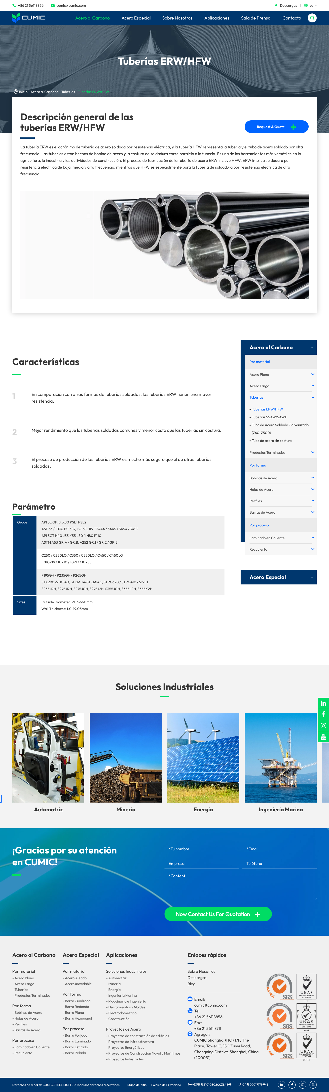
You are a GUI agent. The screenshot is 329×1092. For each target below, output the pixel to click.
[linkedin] (323, 703)
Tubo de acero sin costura (272, 440)
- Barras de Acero (26, 1030)
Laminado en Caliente (267, 538)
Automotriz (48, 809)
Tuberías (68, 91)
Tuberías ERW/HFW (93, 91)
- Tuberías (20, 989)
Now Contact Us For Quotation (218, 914)
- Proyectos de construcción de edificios (137, 1035)
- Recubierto (22, 1053)
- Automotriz (116, 978)
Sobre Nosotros (177, 18)
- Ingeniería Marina (121, 995)
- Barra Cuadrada (76, 1001)
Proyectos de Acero (123, 1029)
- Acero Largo (23, 983)
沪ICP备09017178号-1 (253, 1085)
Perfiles (256, 501)
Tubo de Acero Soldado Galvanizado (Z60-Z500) (280, 429)
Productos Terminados (267, 452)
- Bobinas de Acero (27, 1012)
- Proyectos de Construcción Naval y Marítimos (143, 1053)
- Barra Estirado (75, 1047)
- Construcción (118, 1018)
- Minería (113, 983)
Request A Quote (276, 126)
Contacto (291, 18)
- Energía (113, 989)
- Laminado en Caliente (31, 1047)
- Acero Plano (23, 978)
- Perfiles (19, 1024)
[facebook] (323, 714)
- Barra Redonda (76, 1006)
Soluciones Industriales (164, 687)
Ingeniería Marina (281, 809)
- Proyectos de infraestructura (130, 1041)
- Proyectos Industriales (125, 1059)
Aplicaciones (216, 18)
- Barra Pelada (74, 1053)
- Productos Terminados (31, 995)
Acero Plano (259, 374)
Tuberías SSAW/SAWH (269, 417)
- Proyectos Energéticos (125, 1047)
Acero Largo (259, 386)
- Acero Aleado (75, 978)
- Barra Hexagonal (77, 1018)
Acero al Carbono (92, 18)
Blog (191, 983)
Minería (125, 809)
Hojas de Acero (261, 489)
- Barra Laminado (77, 1041)
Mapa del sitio (137, 1085)
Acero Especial (136, 18)
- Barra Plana (73, 1012)
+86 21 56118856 (28, 5)
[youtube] (323, 736)
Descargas (285, 5)
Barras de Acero (262, 512)
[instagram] (323, 725)
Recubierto (258, 549)
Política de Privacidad (166, 1085)
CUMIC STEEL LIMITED (59, 1085)
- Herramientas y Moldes (125, 1007)
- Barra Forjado (75, 1035)
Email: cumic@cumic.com (210, 1002)
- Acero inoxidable (77, 983)
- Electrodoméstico (121, 1013)
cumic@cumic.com (68, 5)
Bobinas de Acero (263, 478)
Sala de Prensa (256, 18)
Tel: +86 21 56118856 (208, 1013)
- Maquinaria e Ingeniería (126, 1001)
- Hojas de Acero (25, 1018)
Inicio (23, 91)
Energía (203, 809)
